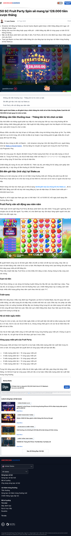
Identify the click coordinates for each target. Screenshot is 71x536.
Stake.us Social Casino (14, 146)
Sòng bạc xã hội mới (8, 478)
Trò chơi (4, 503)
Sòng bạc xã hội (7, 475)
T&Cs (29, 393)
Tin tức (3, 516)
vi (60, 3)
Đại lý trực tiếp (6, 508)
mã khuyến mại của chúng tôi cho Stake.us (50, 187)
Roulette (4, 511)
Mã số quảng (5, 480)
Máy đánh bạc (6, 506)
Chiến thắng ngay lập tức (10, 496)
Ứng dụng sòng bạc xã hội (10, 483)
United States (9, 466)
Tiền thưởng (5, 490)
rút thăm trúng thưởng (9, 488)
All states (5, 471)
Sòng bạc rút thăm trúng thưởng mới (14, 493)
